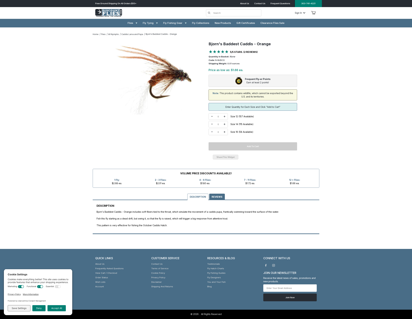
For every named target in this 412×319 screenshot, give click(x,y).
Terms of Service (160, 268)
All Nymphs (113, 34)
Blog (209, 286)
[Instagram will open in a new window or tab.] (273, 265)
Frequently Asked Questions (109, 268)
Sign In (298, 12)
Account (99, 286)
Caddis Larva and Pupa (132, 34)
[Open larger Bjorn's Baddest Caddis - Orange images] (153, 80)
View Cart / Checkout (106, 273)
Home (95, 34)
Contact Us (259, 3)
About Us (244, 3)
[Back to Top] (402, 299)
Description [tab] (198, 196)
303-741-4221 (308, 3)
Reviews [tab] (217, 196)
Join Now (290, 297)
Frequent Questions (280, 3)
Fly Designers (214, 277)
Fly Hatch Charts (215, 268)
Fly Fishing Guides (216, 273)
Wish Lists (100, 282)
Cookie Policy (158, 273)
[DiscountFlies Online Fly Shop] (108, 12)
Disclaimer (156, 282)
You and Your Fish (216, 282)
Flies (103, 34)
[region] (99, 79)
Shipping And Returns (162, 286)
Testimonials (213, 264)
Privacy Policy (158, 277)
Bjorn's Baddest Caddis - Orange (161, 34)
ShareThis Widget (225, 157)
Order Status (101, 277)
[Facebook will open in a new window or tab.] (265, 265)
